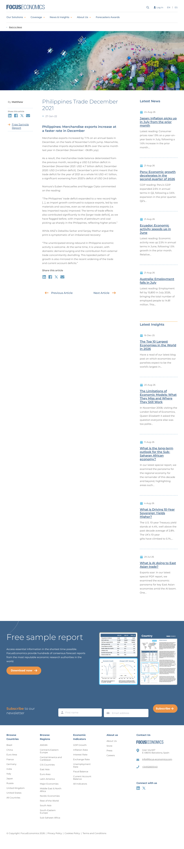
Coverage (36, 17)
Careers (111, 755)
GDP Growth (80, 745)
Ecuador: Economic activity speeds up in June (155, 229)
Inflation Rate (80, 750)
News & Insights (59, 17)
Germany (11, 764)
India (9, 769)
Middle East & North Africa (50, 789)
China (9, 750)
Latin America (47, 779)
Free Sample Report (20, 126)
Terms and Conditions (94, 833)
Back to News (15, 27)
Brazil (9, 745)
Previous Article (62, 293)
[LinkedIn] (138, 788)
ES (176, 7)
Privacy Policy (54, 833)
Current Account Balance (82, 777)
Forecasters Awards (108, 17)
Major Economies (49, 784)
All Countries (13, 797)
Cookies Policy (72, 833)
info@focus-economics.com (157, 759)
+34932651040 (150, 767)
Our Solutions (14, 17)
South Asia (45, 805)
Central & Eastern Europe (49, 751)
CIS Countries (47, 764)
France (10, 759)
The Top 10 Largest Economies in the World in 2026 (158, 345)
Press (109, 750)
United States (13, 793)
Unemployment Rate (82, 765)
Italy (8, 773)
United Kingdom (15, 788)
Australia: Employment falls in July (157, 280)
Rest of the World (49, 800)
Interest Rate (80, 754)
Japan (9, 778)
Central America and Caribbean (51, 758)
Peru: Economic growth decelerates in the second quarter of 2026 (158, 175)
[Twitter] (144, 788)
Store (109, 746)
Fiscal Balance (80, 771)
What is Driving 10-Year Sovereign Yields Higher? (157, 513)
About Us (82, 17)
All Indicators (80, 784)
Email (107, 706)
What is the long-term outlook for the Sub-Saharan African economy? (156, 454)
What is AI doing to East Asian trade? (158, 564)
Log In (160, 7)
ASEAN (43, 745)
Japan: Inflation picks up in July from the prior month (158, 122)
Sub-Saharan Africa (50, 817)
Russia (9, 783)
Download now (21, 670)
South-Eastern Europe (48, 811)
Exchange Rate (81, 759)
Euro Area (11, 754)
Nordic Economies (50, 796)
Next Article (101, 293)
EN (168, 7)
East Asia (44, 769)
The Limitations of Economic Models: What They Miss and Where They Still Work (158, 396)
